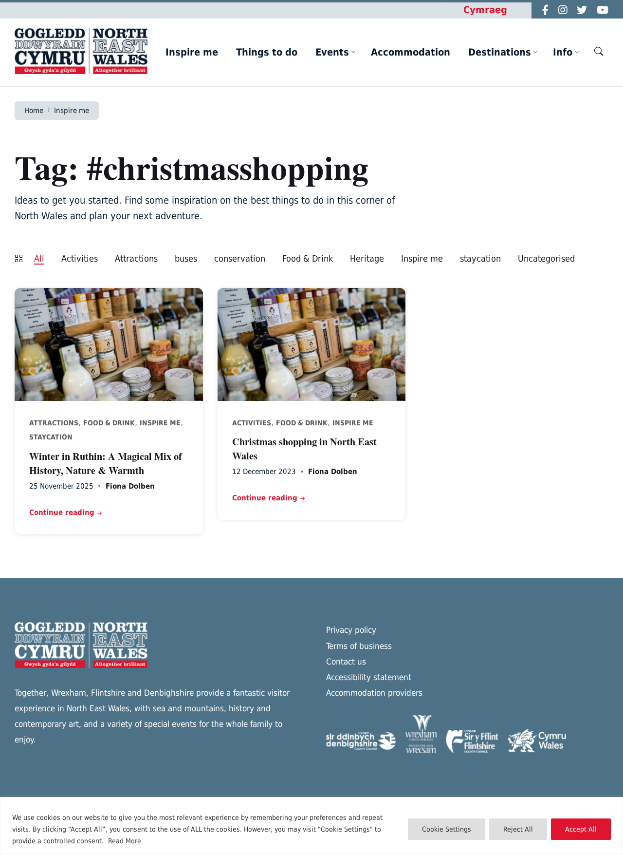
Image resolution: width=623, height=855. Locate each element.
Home (33, 110)
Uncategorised (546, 258)
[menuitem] (191, 52)
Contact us (346, 661)
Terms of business (359, 646)
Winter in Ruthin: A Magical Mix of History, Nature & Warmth (105, 463)
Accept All (581, 829)
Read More (124, 841)
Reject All (518, 829)
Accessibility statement (368, 677)
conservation (239, 258)
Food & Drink (307, 258)
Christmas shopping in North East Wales (304, 448)
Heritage (367, 258)
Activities (79, 258)
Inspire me (71, 110)
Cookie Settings (446, 829)
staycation (480, 258)
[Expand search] (598, 51)
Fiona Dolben (130, 486)
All (39, 258)
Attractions (136, 258)
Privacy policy (351, 630)
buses (186, 258)
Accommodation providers (374, 693)
